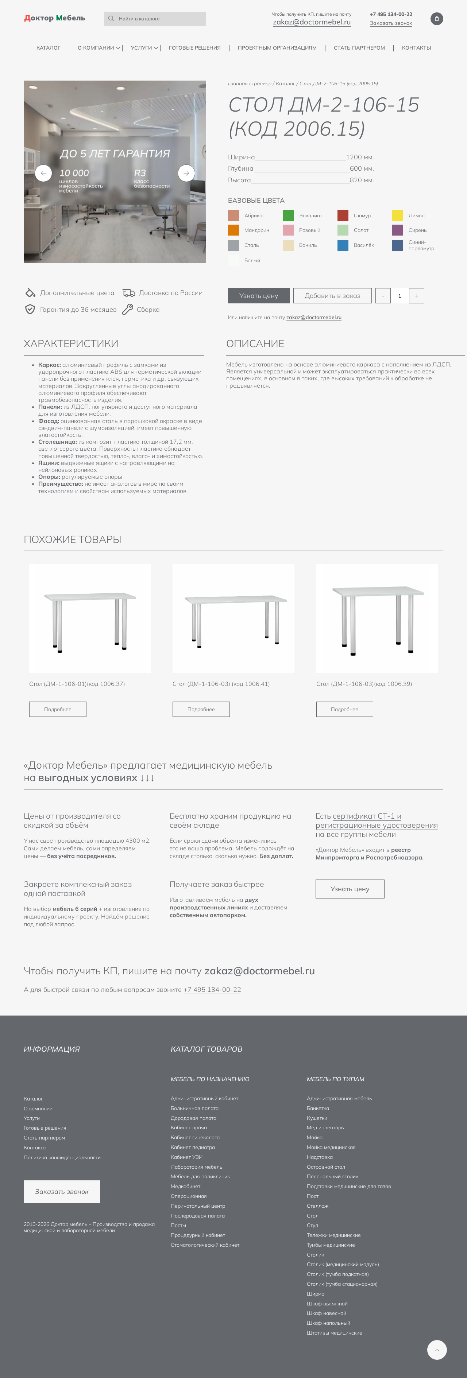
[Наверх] (437, 1350)
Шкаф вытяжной (327, 1303)
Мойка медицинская (331, 1147)
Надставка (320, 1157)
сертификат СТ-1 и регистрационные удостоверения (377, 820)
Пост (313, 1196)
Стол (313, 1215)
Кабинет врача (189, 1127)
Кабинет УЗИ (186, 1157)
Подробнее (58, 709)
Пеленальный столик (332, 1176)
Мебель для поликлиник (200, 1176)
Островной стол (326, 1167)
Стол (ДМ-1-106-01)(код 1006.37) (77, 683)
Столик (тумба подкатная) (338, 1274)
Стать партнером (359, 48)
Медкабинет (185, 1186)
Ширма (315, 1293)
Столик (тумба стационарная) (342, 1284)
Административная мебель (339, 1098)
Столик (315, 1254)
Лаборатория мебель (197, 1167)
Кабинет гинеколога (195, 1137)
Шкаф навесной (326, 1313)
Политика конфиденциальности (62, 1157)
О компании (96, 48)
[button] (43, 173)
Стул (312, 1225)
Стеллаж (317, 1206)
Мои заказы (437, 18)
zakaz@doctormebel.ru (312, 21)
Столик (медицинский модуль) (343, 1264)
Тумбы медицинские (331, 1245)
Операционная (189, 1196)
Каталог (48, 48)
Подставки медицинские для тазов (349, 1186)
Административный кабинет (204, 1098)
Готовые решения (195, 48)
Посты (178, 1225)
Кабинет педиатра (193, 1147)
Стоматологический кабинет (205, 1245)
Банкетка (318, 1108)
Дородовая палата (193, 1118)
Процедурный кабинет (198, 1235)
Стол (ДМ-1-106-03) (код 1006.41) (221, 683)
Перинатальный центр (198, 1206)
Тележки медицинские (334, 1235)
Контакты (416, 48)
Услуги (141, 48)
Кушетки (317, 1118)
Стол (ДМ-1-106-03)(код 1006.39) (364, 683)
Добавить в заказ (332, 295)
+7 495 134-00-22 (391, 14)
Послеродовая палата (198, 1215)
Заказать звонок (391, 23)
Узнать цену (258, 295)
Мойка (315, 1137)
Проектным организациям (277, 48)
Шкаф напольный (328, 1323)
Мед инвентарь (325, 1127)
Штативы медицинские (334, 1333)
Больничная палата (195, 1108)
